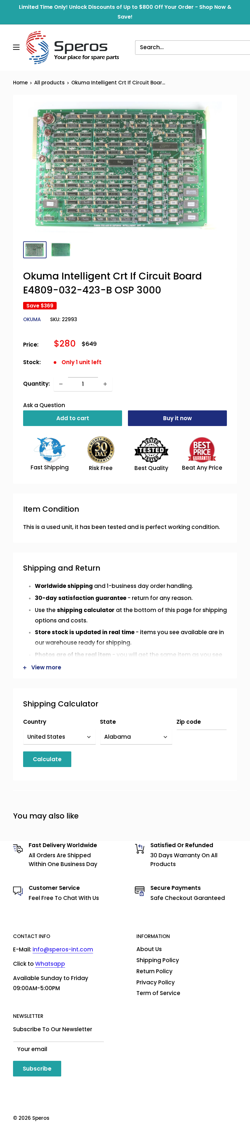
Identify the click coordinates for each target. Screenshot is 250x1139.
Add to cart (72, 418)
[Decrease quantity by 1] (61, 384)
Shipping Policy (157, 960)
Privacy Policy (155, 982)
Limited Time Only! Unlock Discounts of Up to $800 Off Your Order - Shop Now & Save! (125, 12)
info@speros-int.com (63, 949)
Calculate (47, 759)
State (108, 722)
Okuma (32, 319)
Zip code (188, 722)
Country (34, 722)
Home (20, 82)
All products (49, 82)
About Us (149, 949)
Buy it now (177, 418)
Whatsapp (50, 964)
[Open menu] (16, 47)
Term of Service (158, 993)
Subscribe (37, 1069)
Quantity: (36, 384)
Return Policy (154, 971)
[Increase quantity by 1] (105, 384)
